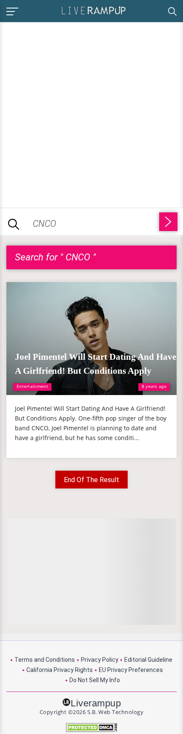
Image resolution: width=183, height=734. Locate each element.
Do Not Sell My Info (94, 680)
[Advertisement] (91, 113)
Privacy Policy (99, 659)
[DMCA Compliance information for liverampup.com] (91, 727)
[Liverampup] (94, 10)
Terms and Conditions (44, 659)
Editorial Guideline (148, 659)
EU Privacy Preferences (131, 669)
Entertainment (32, 386)
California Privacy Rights (59, 669)
